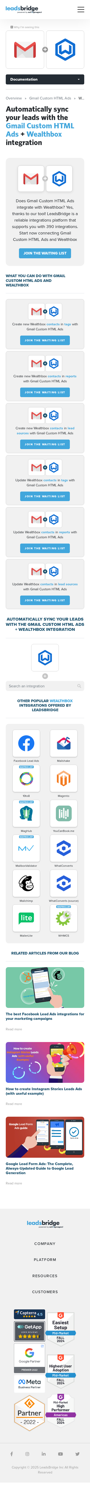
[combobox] (45, 686)
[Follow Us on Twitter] (77, 1454)
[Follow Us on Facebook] (11, 1454)
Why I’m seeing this (26, 27)
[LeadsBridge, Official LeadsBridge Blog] (24, 9)
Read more (14, 1029)
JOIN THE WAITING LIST (45, 253)
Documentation (23, 79)
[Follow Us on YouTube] (60, 1454)
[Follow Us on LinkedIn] (44, 1454)
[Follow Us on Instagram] (27, 1454)
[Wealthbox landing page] (65, 50)
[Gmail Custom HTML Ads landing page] (25, 50)
